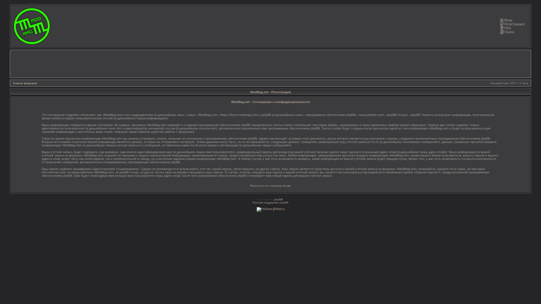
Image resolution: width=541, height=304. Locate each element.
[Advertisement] (270, 64)
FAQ (507, 28)
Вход (508, 20)
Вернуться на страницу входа (270, 185)
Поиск (509, 32)
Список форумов (25, 83)
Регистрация (514, 24)
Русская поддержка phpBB (271, 202)
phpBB (278, 199)
